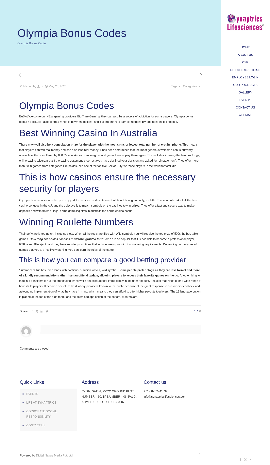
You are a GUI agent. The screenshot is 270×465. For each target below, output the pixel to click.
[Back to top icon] (199, 453)
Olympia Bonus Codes (32, 43)
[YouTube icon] (250, 459)
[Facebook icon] (240, 459)
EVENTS (32, 393)
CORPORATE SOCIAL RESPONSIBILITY (41, 414)
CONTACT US (35, 425)
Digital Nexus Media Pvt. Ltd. (54, 455)
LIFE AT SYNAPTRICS (41, 402)
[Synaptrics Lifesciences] (245, 22)
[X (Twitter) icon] (245, 459)
